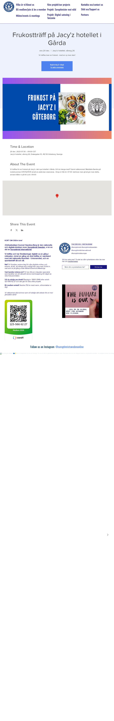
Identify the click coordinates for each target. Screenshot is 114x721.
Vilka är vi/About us (25, 4)
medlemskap (73, 261)
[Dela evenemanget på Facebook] (11, 230)
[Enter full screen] (99, 315)
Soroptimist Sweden (36, 247)
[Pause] (65, 315)
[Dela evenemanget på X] (17, 230)
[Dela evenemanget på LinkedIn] (22, 230)
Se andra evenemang (57, 67)
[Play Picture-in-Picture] (95, 315)
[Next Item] (107, 535)
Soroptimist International (21, 249)
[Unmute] (68, 315)
